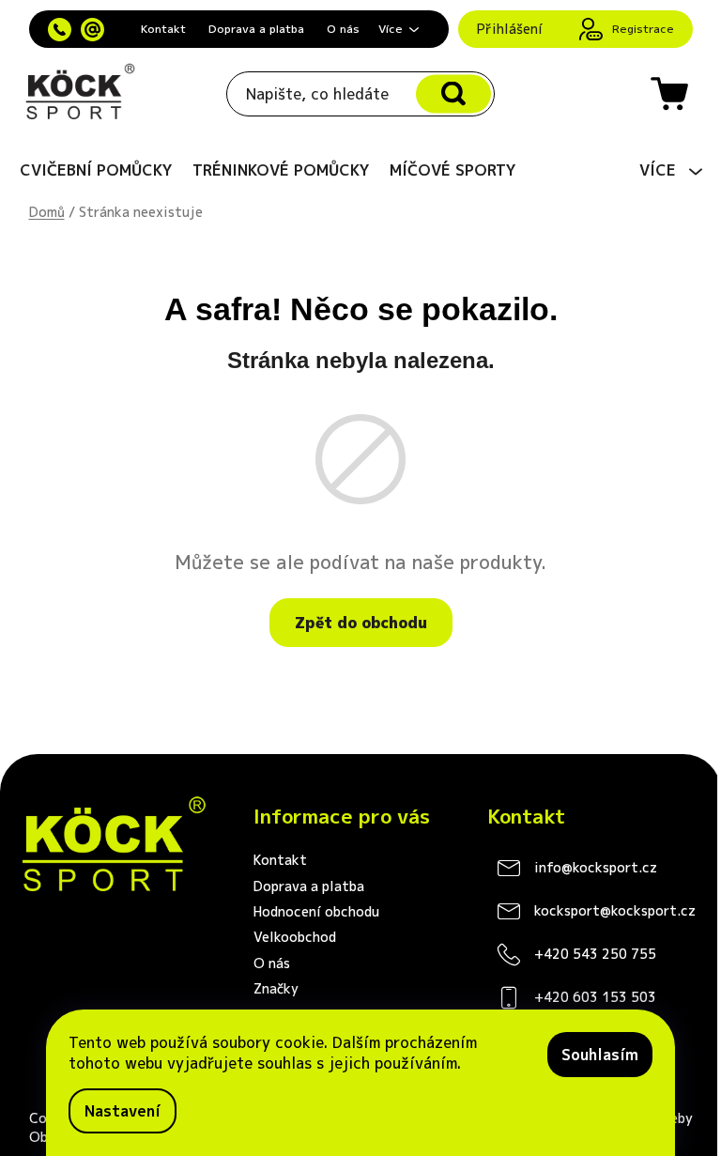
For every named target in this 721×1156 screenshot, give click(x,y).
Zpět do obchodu (361, 622)
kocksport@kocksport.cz (615, 910)
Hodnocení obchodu (316, 911)
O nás (343, 29)
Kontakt (163, 29)
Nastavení (122, 1111)
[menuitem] (96, 170)
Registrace (643, 29)
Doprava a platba (256, 29)
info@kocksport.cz (595, 867)
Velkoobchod (294, 937)
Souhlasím (599, 1054)
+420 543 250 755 (595, 954)
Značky (276, 988)
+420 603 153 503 (595, 997)
